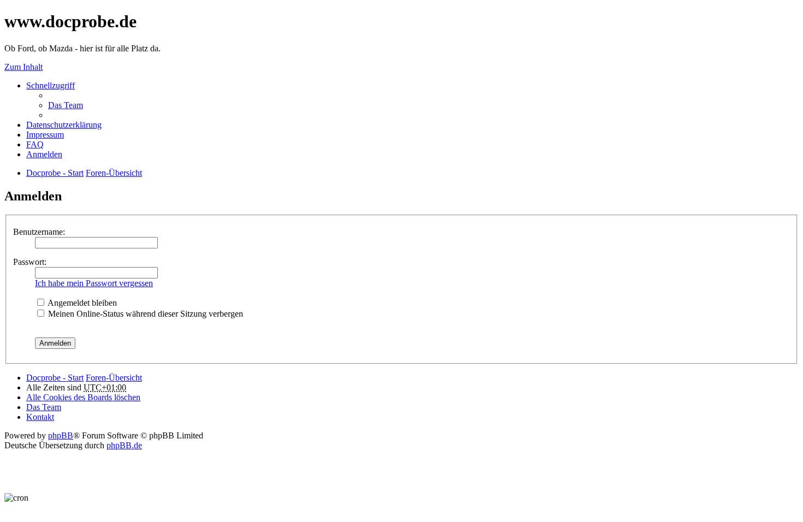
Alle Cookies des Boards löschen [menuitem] (83, 397)
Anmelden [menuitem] (44, 154)
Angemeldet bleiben (81, 302)
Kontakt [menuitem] (40, 417)
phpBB (60, 435)
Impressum (45, 134)
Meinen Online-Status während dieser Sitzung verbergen (144, 313)
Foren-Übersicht (114, 377)
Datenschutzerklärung (64, 124)
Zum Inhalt (23, 67)
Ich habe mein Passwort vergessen (94, 283)
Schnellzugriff (50, 85)
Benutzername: (39, 231)
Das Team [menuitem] (65, 105)
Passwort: (29, 261)
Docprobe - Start (55, 377)
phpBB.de (124, 445)
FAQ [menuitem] (35, 144)
